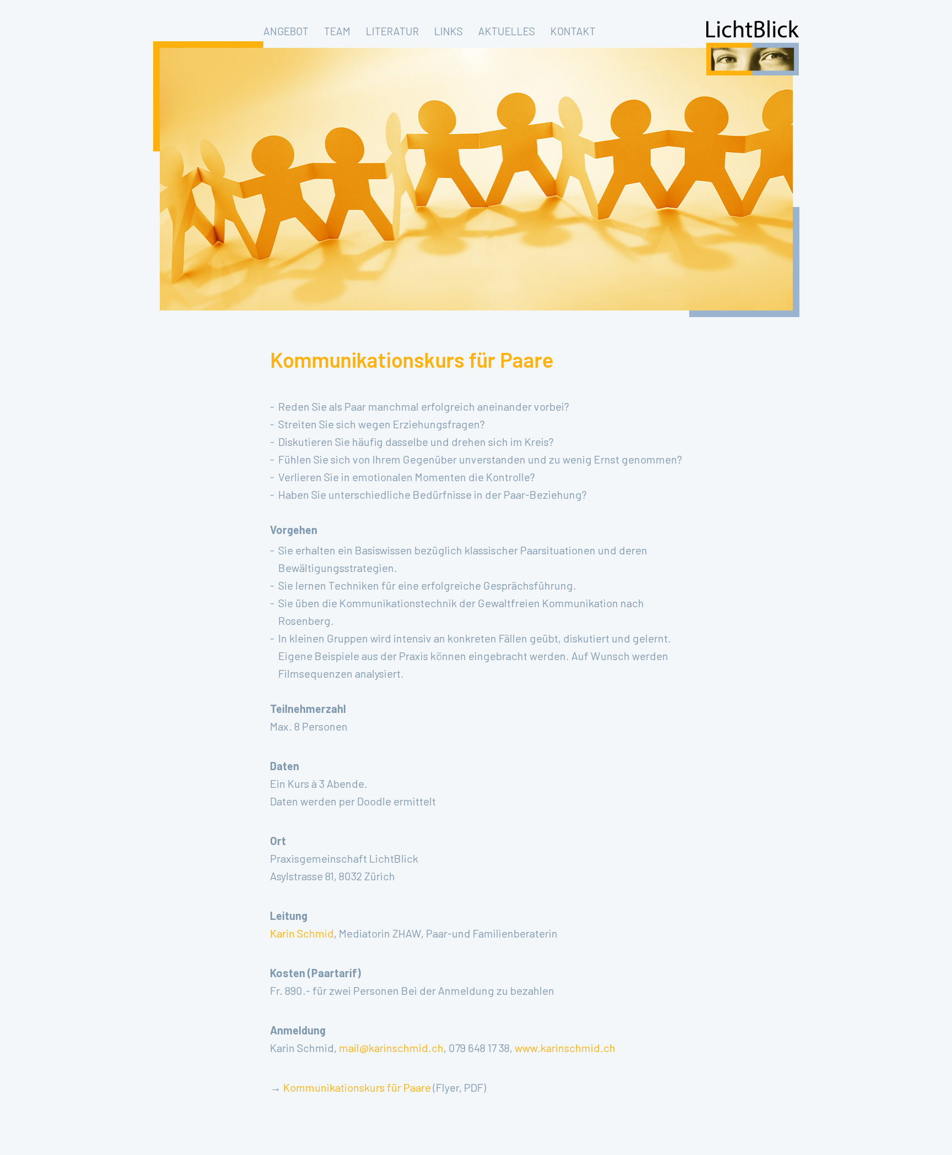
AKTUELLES (506, 31)
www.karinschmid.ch (565, 1047)
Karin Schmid (302, 933)
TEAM (337, 31)
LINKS (448, 31)
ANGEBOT (286, 31)
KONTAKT (573, 31)
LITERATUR (392, 31)
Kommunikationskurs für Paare (357, 1087)
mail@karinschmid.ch (391, 1047)
